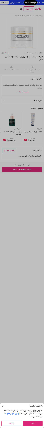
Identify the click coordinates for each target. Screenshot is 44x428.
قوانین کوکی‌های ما (12, 413)
